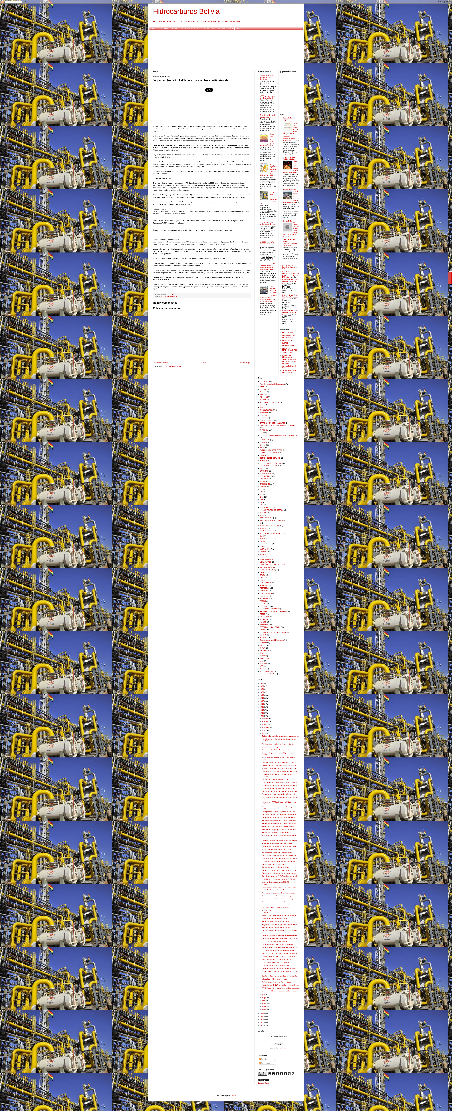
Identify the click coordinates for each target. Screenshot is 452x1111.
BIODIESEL (264, 413)
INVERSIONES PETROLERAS (270, 533)
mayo (264, 998)
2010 (262, 1016)
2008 (262, 1022)
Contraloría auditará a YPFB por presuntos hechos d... (280, 815)
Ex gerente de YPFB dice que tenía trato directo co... (280, 925)
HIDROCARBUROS (266, 507)
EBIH (262, 447)
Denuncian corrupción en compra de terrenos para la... (280, 846)
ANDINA (263, 389)
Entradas (264, 1059)
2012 (262, 716)
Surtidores (263, 643)
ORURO (262, 575)
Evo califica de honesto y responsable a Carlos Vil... (280, 762)
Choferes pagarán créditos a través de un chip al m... (280, 791)
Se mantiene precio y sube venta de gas (275, 867)
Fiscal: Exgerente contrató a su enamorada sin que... (280, 887)
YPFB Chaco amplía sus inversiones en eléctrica (278, 950)
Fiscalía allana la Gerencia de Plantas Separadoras (279, 905)
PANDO (262, 578)
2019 (262, 695)
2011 (262, 1013)
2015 (262, 707)
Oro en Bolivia (288, 221)
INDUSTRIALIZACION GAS (169, 296)
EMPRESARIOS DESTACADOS (271, 450)
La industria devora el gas (270, 747)
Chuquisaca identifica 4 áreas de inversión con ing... (279, 968)
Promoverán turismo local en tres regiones (276, 832)
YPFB (238, 28)
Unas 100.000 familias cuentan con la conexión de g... (280, 855)
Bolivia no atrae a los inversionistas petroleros (277, 959)
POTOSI (263, 601)
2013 (262, 713)
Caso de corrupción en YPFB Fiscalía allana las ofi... (280, 876)
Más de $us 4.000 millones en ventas (274, 979)
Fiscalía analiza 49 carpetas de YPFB (275, 779)
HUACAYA (263, 513)
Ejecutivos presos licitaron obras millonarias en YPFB (280, 944)
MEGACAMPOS (265, 562)
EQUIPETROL (287, 340)
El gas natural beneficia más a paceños (275, 962)
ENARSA (263, 455)
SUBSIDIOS (264, 637)
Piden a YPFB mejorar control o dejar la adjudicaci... (280, 902)
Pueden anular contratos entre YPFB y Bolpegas (278, 826)
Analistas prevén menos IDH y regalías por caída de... (280, 953)
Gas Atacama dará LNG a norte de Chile (275, 965)
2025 (262, 683)
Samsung (263, 630)
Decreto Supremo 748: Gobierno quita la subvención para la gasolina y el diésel (267, 266)
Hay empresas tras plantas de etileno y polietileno (279, 821)
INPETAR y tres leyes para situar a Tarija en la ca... (279, 829)
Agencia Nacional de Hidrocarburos (272, 384)
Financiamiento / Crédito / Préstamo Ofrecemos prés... (290, 281)
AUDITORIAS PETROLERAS (270, 402)
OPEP (262, 572)
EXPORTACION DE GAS (190, 28)
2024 (262, 686)
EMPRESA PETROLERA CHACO (289, 349)
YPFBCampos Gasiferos (268, 674)
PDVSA (262, 580)
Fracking (263, 468)
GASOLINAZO (265, 484)
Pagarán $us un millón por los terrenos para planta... (279, 823)
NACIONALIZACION (225, 28)
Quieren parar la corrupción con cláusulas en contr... (279, 861)
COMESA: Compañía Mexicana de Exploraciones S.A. (278, 435)
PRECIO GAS (265, 606)
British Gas (264, 418)
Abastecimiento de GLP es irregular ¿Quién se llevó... (280, 985)
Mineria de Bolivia (289, 189)
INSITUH (285, 343)
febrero (264, 1006)
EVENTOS (263, 461)
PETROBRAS (264, 588)
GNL (261, 494)
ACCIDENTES (265, 381)
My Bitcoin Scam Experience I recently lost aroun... (289, 267)
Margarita (263, 554)
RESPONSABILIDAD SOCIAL (270, 627)
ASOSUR (263, 400)
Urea (261, 661)
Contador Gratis (263, 1083)
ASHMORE (264, 397)
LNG (261, 546)
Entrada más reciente (161, 363)
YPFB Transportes (266, 671)
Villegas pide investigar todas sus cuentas (276, 849)
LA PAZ (262, 541)
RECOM (263, 614)
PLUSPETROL (265, 598)
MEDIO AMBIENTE (266, 559)
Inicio (204, 363)
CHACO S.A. (264, 430)
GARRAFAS (264, 471)
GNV (261, 497)
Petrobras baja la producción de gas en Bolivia (277, 744)
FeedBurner (283, 1048)
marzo (264, 1004)
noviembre (266, 721)
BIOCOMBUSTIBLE (267, 410)
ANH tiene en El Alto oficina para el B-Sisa (267, 223)
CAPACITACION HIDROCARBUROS (272, 423)
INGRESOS (264, 528)
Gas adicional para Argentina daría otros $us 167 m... (280, 858)
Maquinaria (263, 552)
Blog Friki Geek (287, 333)
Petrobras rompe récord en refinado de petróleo (278, 927)
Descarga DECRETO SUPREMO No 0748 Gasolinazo (267, 243)
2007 (262, 1025)
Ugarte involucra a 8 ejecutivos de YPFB (276, 864)
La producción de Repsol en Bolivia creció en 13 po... (280, 782)
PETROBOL (264, 585)
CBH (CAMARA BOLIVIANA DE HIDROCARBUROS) (278, 426)
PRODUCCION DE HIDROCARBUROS (273, 611)
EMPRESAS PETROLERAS (269, 453)
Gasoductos (264, 479)
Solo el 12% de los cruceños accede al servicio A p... (280, 947)
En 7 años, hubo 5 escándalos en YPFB (275, 908)
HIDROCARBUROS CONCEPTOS (271, 510)
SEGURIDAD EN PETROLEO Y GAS (273, 632)
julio (263, 733)
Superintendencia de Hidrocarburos (289, 371)
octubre (265, 724)
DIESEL (174, 28)
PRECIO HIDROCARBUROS (270, 609)
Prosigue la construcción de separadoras (276, 921)
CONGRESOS (265, 440)
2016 (262, 704)
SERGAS (263, 635)
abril (264, 1001)
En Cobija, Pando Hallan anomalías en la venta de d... (280, 736)
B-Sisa (262, 405)
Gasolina (263, 481)
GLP (261, 489)
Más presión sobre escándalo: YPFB (274, 919)
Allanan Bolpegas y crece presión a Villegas (277, 843)
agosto (264, 730)
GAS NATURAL (208, 28)
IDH (261, 515)
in (260, 523)
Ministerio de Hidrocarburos (287, 356)
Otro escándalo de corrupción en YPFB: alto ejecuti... (280, 956)
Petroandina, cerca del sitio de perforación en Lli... (279, 893)
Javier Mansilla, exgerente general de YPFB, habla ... (280, 879)
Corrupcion (263, 442)
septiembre (266, 727)
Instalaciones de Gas (267, 531)
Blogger (233, 1096)
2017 (262, 701)
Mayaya (262, 557)
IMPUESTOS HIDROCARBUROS (271, 520)
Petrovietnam (264, 596)
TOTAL (262, 653)
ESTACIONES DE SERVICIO (270, 458)
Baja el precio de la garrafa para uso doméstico (266, 77)
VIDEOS (263, 663)
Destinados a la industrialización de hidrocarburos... (279, 817)
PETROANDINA (265, 583)
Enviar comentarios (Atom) (172, 366)
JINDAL (262, 539)
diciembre (265, 718)
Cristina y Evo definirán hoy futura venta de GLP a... (280, 870)
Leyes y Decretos (266, 544)
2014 (262, 710)
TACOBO (263, 645)
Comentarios (265, 1063)
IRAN (262, 536)
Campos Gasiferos (266, 420)
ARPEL (262, 394)
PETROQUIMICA (266, 593)
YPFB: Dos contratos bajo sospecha (274, 941)
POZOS (262, 604)
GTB (261, 500)
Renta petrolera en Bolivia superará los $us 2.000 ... (279, 812)
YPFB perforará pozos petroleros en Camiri (267, 97)
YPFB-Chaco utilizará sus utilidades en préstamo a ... (280, 771)
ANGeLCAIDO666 (288, 335)
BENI (262, 407)
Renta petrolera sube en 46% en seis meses (277, 852)
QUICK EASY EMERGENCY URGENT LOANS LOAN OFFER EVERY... (290, 274)
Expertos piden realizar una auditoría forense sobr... (279, 794)
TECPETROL (264, 650)
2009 (262, 1019)
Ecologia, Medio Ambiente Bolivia (289, 158)
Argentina (263, 392)
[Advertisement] (223, 50)
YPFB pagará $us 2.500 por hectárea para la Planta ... (280, 765)
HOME (153, 28)
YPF (261, 666)
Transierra (263, 656)
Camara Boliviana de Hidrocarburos (289, 367)
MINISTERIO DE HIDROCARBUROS (272, 565)
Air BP (262, 387)
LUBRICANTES (265, 549)
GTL (261, 502)
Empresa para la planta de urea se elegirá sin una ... (279, 873)
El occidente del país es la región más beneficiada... (280, 991)
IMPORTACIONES (266, 518)
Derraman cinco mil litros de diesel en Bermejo (278, 899)
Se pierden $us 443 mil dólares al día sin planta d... (279, 788)
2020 (262, 692)
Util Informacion (287, 338)
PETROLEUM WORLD (290, 346)
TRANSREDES (287, 353)
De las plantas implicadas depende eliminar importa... (280, 938)
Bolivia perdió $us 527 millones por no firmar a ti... (279, 750)
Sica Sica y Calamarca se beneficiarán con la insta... (280, 976)
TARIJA (262, 648)
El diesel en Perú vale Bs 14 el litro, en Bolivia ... (278, 890)
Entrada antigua (245, 363)
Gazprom (263, 487)
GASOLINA (164, 28)
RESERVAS (264, 624)
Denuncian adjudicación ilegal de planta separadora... (280, 935)
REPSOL (263, 622)
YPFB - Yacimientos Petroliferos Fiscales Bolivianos (289, 361)
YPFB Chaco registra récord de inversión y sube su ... (280, 988)
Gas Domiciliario (265, 473)
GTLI (261, 505)
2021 (262, 689)
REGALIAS (264, 619)
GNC (261, 492)
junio (264, 995)
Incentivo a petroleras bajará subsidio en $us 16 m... (280, 768)
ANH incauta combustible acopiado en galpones (278, 896)
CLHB (262, 433)
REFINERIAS (264, 617)
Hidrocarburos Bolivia (186, 11)
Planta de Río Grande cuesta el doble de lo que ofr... (280, 916)
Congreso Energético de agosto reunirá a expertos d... (280, 840)
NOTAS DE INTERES (267, 570)
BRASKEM (264, 415)
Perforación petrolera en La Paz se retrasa (276, 982)
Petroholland (264, 591)
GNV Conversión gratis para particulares (268, 116)
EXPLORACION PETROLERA (270, 463)
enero (264, 1010)
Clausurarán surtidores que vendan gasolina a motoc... (280, 785)
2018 (262, 698)
